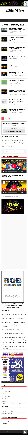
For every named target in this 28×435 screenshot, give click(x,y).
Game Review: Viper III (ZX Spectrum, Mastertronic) (16, 73)
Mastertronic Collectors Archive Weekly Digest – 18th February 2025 (17, 91)
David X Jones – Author (7, 393)
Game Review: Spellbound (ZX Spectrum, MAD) (17, 110)
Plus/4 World (4, 406)
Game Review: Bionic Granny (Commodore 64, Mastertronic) (17, 81)
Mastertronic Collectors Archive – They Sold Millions (17, 47)
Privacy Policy (4, 423)
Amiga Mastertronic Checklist (17, 65)
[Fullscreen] (24, 171)
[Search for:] (14, 151)
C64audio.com (4, 389)
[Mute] (22, 171)
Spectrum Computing (6, 408)
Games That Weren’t (6, 396)
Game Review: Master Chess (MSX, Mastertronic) (13, 337)
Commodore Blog (5, 391)
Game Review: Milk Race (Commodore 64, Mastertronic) (17, 28)
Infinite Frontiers (5, 398)
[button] (26, 20)
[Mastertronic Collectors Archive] (14, 5)
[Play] (3, 171)
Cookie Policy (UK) (5, 421)
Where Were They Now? (7, 413)
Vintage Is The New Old (7, 411)
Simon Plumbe (22, 42)
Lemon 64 (3, 401)
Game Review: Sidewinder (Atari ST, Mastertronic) (17, 57)
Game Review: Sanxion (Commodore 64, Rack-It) (13, 322)
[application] (14, 166)
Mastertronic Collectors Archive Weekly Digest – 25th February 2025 (17, 39)
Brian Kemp (21, 75)
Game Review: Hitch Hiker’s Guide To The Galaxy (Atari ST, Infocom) (17, 101)
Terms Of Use (4, 426)
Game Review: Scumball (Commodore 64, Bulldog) (13, 340)
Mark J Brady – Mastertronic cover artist (11, 403)
